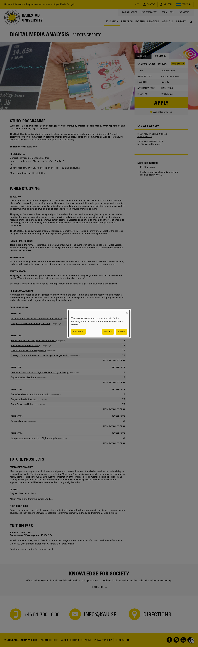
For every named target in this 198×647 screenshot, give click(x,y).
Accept (121, 331)
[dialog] (99, 323)
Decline (108, 331)
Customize (78, 331)
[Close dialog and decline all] (127, 312)
